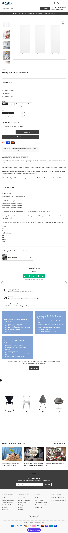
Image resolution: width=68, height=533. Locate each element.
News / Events (39, 500)
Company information (41, 505)
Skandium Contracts (8, 500)
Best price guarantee (24, 500)
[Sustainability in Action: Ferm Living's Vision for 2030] (12, 454)
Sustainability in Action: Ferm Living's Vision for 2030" (11, 464)
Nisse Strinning (12, 257)
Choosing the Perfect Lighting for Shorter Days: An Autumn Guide (34, 464)
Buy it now (20, 137)
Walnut (20, 106)
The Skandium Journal (8, 498)
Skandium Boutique (7, 505)
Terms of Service (23, 498)
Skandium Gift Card (7, 502)
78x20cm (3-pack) (8, 113)
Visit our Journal (58, 443)
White (4, 103)
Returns (20, 507)
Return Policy (34, 368)
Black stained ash (26, 103)
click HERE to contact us (58, 500)
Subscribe (47, 484)
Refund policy (22, 502)
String (3, 69)
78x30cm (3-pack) (20, 116)
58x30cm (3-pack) (8, 116)
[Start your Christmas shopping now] (56, 454)
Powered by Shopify (39, 522)
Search (46, 8)
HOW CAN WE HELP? (57, 498)
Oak (14, 106)
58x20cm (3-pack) (20, 113)
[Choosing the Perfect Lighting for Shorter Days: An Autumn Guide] (34, 454)
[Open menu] (64, 3)
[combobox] (26, 8)
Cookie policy (39, 507)
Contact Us (38, 498)
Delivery (20, 505)
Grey (17, 103)
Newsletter (5, 509)
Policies (20, 509)
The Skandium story (41, 502)
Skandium (30, 522)
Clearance (5, 507)
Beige (11, 103)
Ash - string (6, 106)
